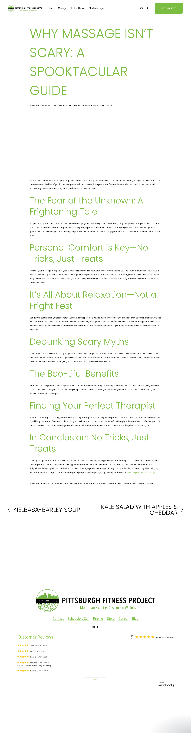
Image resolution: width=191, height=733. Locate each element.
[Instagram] (141, 8)
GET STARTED (169, 8)
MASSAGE (35, 483)
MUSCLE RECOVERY (103, 483)
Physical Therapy (77, 8)
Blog (135, 618)
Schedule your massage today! (140, 472)
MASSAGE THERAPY (40, 105)
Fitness (51, 8)
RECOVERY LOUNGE (79, 105)
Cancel (123, 618)
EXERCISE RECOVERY (78, 483)
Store (111, 618)
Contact (58, 618)
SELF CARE (99, 105)
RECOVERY (59, 105)
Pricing (98, 618)
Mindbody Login (96, 8)
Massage (62, 8)
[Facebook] (147, 8)
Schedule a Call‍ (78, 618)
